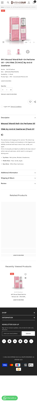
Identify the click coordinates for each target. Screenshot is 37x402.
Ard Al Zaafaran (10, 69)
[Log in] (29, 2)
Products (8, 7)
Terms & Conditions (16, 106)
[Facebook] (4, 341)
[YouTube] (26, 341)
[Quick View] (25, 277)
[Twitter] (31, 341)
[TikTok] (20, 341)
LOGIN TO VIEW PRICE (6, 81)
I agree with (7, 106)
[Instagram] (9, 341)
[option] (18, 27)
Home (2, 7)
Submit (28, 333)
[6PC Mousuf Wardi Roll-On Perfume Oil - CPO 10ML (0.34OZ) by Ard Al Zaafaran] (18, 281)
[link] (18, 252)
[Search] (8, 2)
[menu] (2, 2)
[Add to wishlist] (30, 101)
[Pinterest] (15, 341)
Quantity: (3, 86)
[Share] (34, 101)
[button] (30, 42)
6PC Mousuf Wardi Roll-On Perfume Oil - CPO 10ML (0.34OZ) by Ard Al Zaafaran (18, 296)
